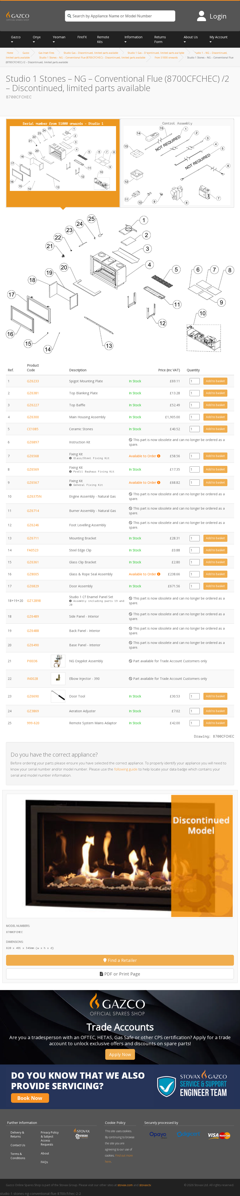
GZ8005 (33, 574)
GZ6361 (33, 562)
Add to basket (215, 381)
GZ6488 (33, 630)
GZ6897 (33, 442)
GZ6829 (33, 586)
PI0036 (32, 661)
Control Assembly (177, 123)
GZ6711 (33, 538)
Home (10, 52)
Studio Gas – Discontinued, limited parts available (91, 52)
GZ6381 (33, 393)
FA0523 (32, 550)
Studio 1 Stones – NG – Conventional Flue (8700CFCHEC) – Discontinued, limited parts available (92, 57)
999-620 (33, 723)
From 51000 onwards (166, 57)
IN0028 (32, 678)
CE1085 (32, 429)
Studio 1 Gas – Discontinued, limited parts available (156, 52)
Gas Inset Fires (46, 52)
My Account (219, 37)
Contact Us (18, 1145)
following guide (126, 769)
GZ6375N (34, 496)
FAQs (44, 1162)
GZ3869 (33, 711)
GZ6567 (33, 482)
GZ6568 (33, 456)
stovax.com (125, 1185)
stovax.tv (145, 1185)
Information (133, 37)
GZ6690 (33, 696)
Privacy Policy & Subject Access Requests (50, 1138)
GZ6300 (33, 417)
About (45, 1153)
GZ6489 (33, 616)
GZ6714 (33, 510)
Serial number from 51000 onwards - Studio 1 (63, 123)
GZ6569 (33, 469)
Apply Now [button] (120, 1054)
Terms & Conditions (18, 1156)
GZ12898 (34, 600)
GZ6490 (33, 645)
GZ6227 (33, 405)
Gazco (25, 52)
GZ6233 (33, 381)
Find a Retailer (122, 960)
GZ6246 (33, 525)
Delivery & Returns (17, 1134)
